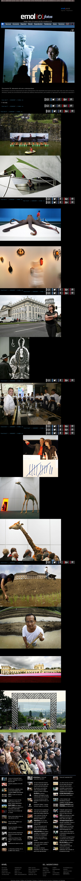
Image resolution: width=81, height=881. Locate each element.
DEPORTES (5, 871)
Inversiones (27, 0)
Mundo (30, 24)
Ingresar (63, 10)
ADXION (65, 869)
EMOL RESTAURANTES (21, 874)
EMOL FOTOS (18, 872)
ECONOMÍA (5, 869)
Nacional (8, 24)
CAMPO (55, 867)
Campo (21, 0)
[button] (72, 31)
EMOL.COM (46, 870)
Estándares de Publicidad (59, 880)
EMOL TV (17, 871)
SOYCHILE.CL (56, 874)
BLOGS (45, 874)
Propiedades (38, 0)
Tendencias (47, 24)
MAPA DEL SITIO (32, 874)
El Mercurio (7, 0)
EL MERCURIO (46, 872)
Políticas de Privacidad (26, 880)
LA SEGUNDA (56, 872)
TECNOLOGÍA (5, 874)
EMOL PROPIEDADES (34, 869)
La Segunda (68, 0)
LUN (54, 871)
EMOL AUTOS (31, 867)
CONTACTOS (31, 872)
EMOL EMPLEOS (32, 871)
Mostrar (38, 4)
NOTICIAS (4, 867)
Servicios (61, 24)
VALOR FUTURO (67, 871)
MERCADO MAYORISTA (66, 873)
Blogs (13, 0)
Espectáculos (38, 24)
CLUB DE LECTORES (46, 868)
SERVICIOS (17, 869)
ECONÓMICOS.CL (68, 867)
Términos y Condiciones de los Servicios (42, 880)
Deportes (23, 24)
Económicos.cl (52, 0)
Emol (2, 0)
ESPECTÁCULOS (6, 872)
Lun (72, 0)
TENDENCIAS (18, 867)
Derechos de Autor (15, 880)
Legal (17, 0)
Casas (62, 0)
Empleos (44, 0)
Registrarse (69, 10)
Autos (32, 0)
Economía (16, 24)
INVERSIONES (56, 869)
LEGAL (44, 875)
